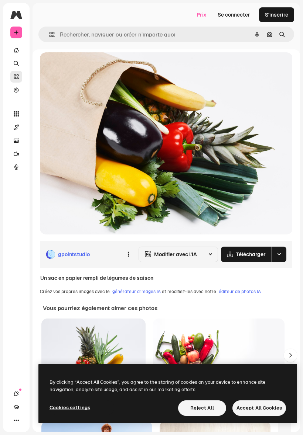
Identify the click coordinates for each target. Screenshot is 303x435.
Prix (202, 14)
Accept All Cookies (259, 408)
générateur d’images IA (136, 292)
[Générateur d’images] (16, 140)
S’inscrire (276, 14)
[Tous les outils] (16, 114)
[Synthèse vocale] (16, 167)
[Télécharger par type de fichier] (279, 254)
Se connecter (234, 14)
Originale (89, 66)
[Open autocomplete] (49, 34)
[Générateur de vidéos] (16, 154)
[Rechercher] (16, 63)
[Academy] (16, 407)
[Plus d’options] (128, 254)
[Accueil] (16, 50)
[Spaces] (16, 127)
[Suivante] (290, 355)
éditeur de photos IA (240, 292)
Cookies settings (70, 407)
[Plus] (16, 420)
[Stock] (16, 77)
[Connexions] (16, 394)
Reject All (202, 408)
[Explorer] (16, 90)
